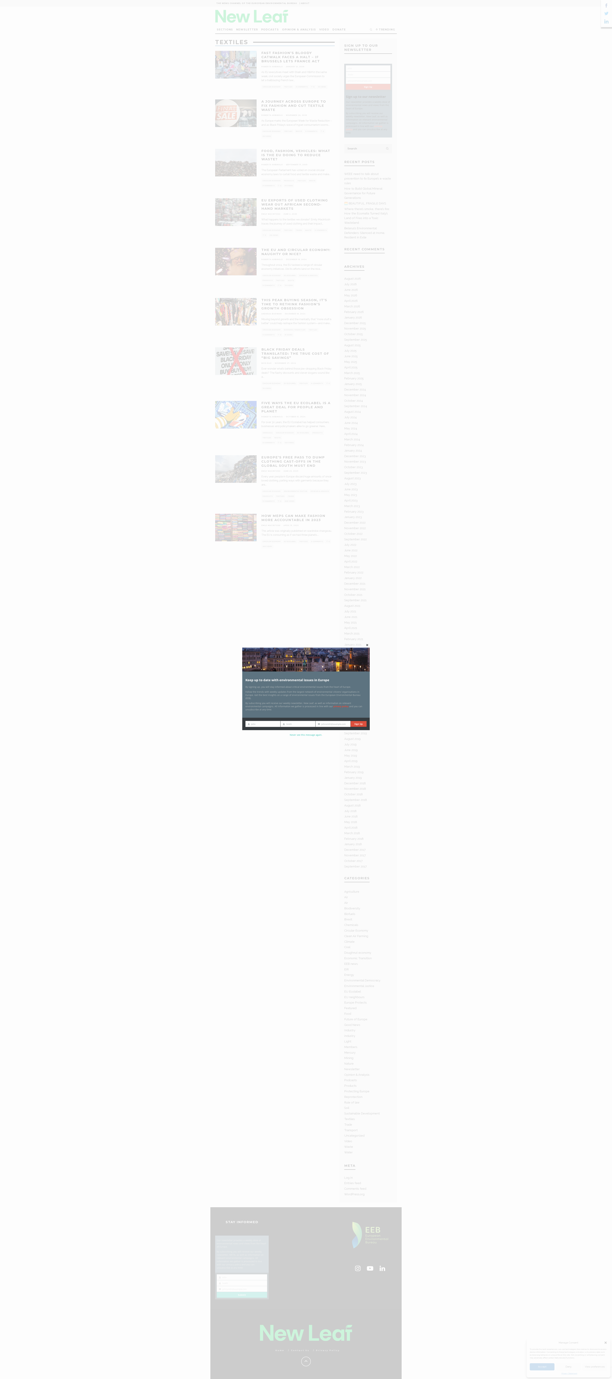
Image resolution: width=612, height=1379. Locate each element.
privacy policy (341, 706)
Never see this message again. (306, 734)
